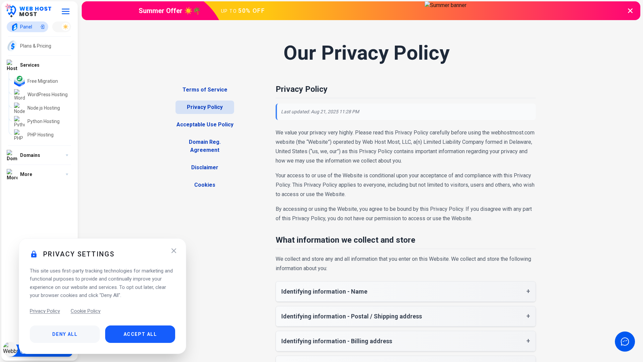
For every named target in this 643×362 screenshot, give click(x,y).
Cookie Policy (85, 311)
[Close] (174, 250)
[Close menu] (65, 11)
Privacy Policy (45, 311)
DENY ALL (64, 334)
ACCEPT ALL (140, 334)
